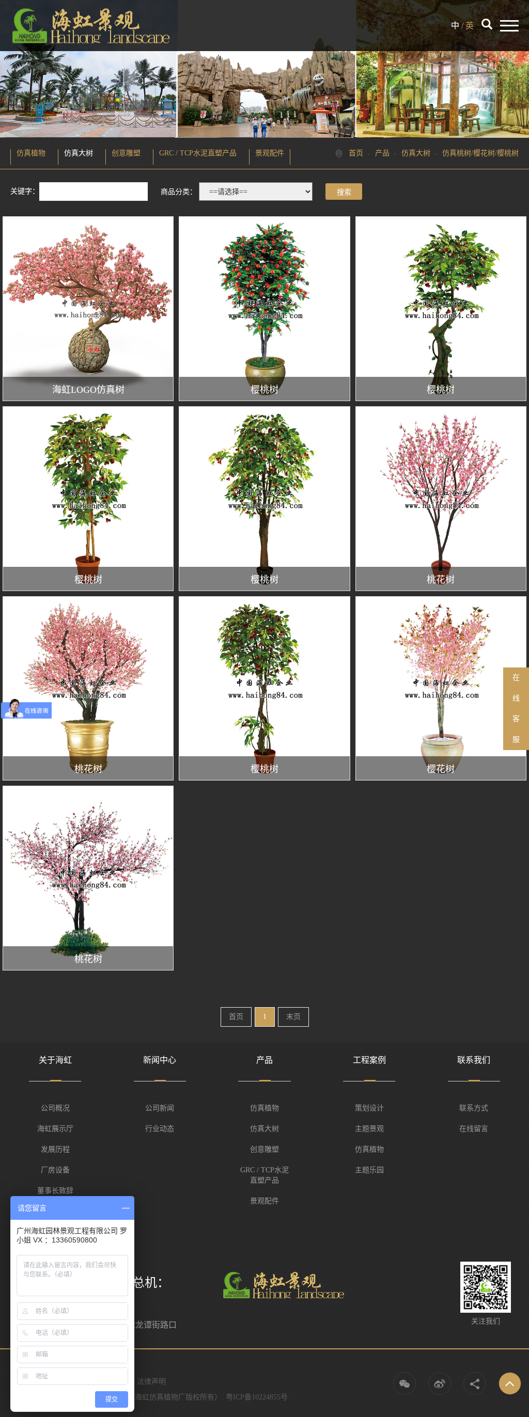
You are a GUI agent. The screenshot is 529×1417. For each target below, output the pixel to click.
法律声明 (151, 1382)
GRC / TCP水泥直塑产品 (198, 153)
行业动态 (159, 1129)
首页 (356, 153)
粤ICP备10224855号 (257, 1397)
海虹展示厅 (55, 1129)
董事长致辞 (55, 1191)
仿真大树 (78, 153)
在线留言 (473, 1129)
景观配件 (269, 153)
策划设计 (369, 1108)
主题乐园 (369, 1170)
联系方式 (473, 1108)
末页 (293, 1017)
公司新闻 (159, 1108)
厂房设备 (55, 1170)
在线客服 (516, 708)
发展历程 (55, 1149)
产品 (382, 153)
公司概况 (55, 1108)
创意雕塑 (126, 153)
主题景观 (369, 1129)
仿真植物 (31, 153)
